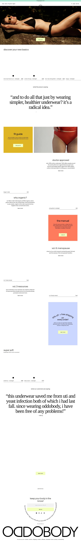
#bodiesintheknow (40, 523)
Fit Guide (10, 4)
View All (63, 235)
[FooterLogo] (40, 531)
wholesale (48, 539)
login (74, 4)
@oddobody (40, 488)
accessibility (61, 539)
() (77, 3)
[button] (71, 3)
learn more (20, 295)
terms (52, 539)
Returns (30, 539)
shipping (35, 539)
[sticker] (11, 219)
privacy (56, 539)
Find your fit (18, 145)
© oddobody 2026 (20, 539)
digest (13, 4)
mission (26, 539)
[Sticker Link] (70, 50)
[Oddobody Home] (40, 6)
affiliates (43, 539)
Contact (39, 539)
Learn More (20, 208)
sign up (40, 509)
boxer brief (40, 0)
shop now (40, 39)
